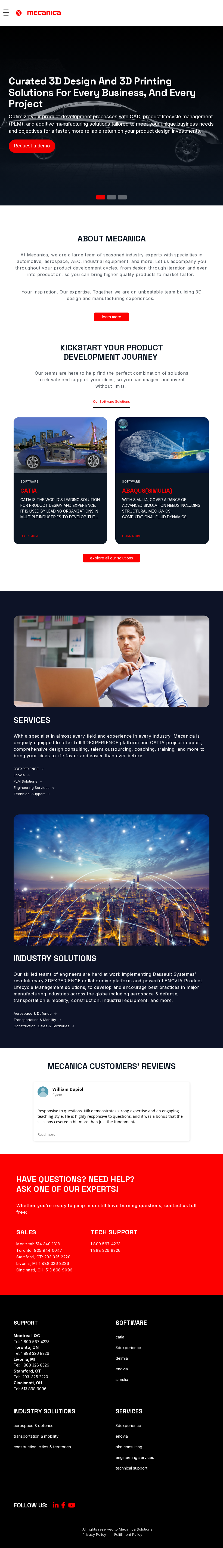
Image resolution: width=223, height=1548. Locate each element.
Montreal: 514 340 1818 (38, 1243)
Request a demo (32, 146)
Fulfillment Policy (128, 1534)
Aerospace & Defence (33, 1013)
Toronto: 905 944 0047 (39, 1250)
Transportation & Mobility (35, 1019)
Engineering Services (31, 787)
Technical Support (29, 794)
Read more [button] (46, 1134)
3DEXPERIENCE (26, 769)
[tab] (100, 197)
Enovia (19, 775)
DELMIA (122, 1358)
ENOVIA (122, 1369)
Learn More (111, 316)
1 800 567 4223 (106, 1243)
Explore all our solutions (111, 558)
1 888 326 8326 (106, 1250)
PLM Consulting (129, 1446)
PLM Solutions (25, 781)
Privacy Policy (94, 1534)
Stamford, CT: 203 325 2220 (43, 1257)
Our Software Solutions (111, 401)
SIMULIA (122, 1379)
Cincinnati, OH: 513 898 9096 (44, 1270)
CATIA (120, 1337)
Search (211, 16)
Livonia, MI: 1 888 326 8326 (42, 1263)
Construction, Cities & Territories (41, 1026)
